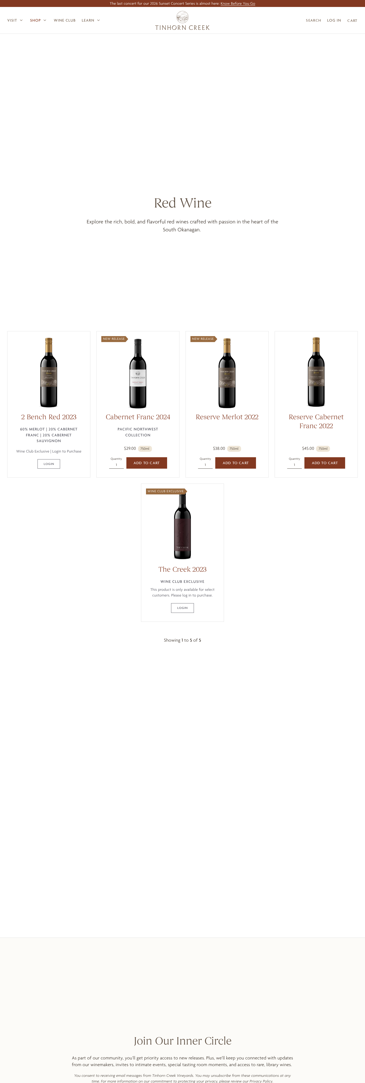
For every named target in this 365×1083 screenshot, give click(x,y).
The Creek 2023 (182, 570)
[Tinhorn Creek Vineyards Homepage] (182, 20)
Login (49, 464)
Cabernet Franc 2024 (138, 417)
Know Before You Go (238, 3)
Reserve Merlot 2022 (227, 417)
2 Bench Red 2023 (48, 417)
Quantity (116, 458)
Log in (334, 20)
